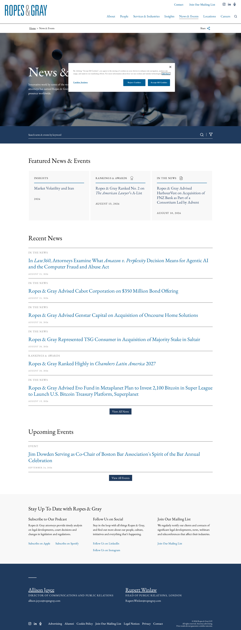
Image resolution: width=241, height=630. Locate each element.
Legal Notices (132, 623)
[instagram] (224, 4)
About (111, 16)
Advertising (55, 623)
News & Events (188, 16)
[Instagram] (30, 624)
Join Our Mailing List (202, 4)
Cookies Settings (80, 82)
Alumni (69, 623)
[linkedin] (229, 4)
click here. (166, 74)
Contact (178, 4)
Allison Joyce (41, 589)
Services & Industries (146, 16)
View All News (120, 411)
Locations (209, 16)
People (124, 16)
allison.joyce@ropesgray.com (44, 601)
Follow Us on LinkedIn (106, 543)
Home (32, 28)
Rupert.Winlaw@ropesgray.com (143, 601)
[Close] (170, 67)
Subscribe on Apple (39, 543)
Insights (169, 16)
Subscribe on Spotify (67, 543)
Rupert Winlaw (141, 589)
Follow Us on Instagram (106, 550)
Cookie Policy (85, 623)
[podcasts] (234, 4)
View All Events (121, 478)
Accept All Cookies (159, 82)
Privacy (146, 623)
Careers (225, 16)
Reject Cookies (134, 82)
